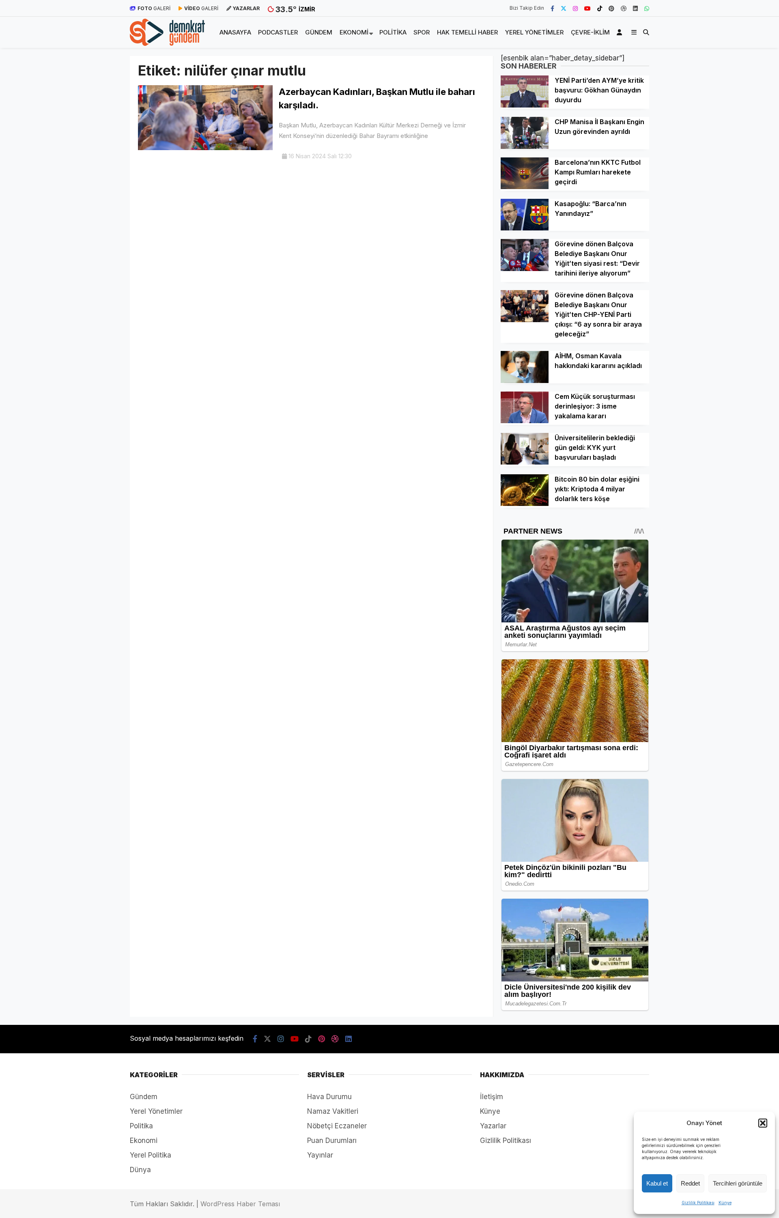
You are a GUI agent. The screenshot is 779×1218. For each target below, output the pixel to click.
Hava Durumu (329, 1097)
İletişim (491, 1097)
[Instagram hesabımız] (575, 8)
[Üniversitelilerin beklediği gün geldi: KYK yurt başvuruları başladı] (525, 462)
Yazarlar (493, 1126)
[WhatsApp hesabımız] (646, 8)
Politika (393, 32)
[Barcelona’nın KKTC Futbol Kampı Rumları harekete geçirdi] (525, 187)
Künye (725, 1202)
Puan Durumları (332, 1140)
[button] (763, 1123)
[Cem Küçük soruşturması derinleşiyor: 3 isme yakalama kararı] (525, 421)
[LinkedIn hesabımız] (635, 8)
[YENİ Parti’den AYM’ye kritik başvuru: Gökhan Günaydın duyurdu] (525, 105)
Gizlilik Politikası (698, 1202)
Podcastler (278, 32)
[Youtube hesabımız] (587, 8)
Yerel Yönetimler (534, 32)
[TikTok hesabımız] (599, 8)
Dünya (140, 1170)
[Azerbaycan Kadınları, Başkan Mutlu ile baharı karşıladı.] (205, 148)
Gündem (318, 32)
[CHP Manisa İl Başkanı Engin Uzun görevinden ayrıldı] (525, 146)
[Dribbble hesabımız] (335, 1039)
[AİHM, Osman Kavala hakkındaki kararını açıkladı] (525, 381)
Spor (421, 32)
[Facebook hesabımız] (552, 8)
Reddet (690, 1183)
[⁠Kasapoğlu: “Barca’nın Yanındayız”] (525, 228)
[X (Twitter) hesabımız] (563, 8)
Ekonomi (354, 32)
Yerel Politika (150, 1155)
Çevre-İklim (590, 32)
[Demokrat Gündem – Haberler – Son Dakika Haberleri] (167, 43)
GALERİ (154, 8)
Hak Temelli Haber (467, 32)
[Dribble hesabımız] (623, 8)
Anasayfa (235, 32)
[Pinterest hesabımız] (611, 8)
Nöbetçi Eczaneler (337, 1126)
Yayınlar (320, 1155)
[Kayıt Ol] (621, 32)
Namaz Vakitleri (332, 1111)
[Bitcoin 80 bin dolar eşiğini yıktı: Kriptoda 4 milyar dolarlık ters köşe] (525, 503)
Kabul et (657, 1183)
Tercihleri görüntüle (737, 1183)
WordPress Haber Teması (240, 1204)
